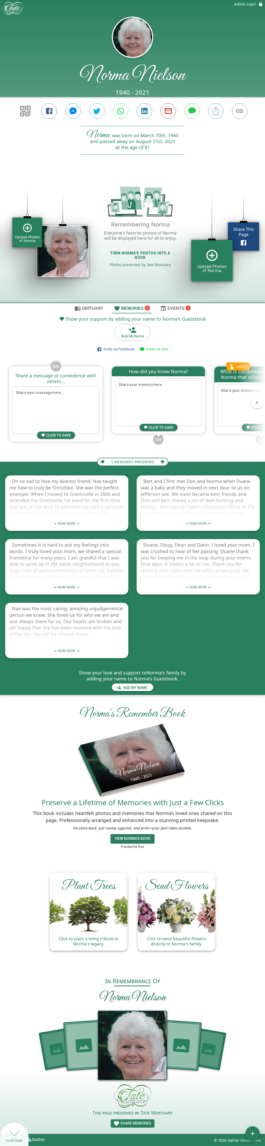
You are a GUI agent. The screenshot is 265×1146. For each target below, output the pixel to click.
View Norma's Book (132, 838)
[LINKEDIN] (144, 111)
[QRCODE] (25, 111)
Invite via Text (156, 349)
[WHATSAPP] (120, 111)
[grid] (132, 237)
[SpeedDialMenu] (252, 1133)
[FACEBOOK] (49, 111)
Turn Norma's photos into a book (140, 255)
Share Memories (135, 1123)
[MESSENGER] (73, 111)
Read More (67, 523)
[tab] (89, 308)
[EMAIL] (168, 111)
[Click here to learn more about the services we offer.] (132, 1096)
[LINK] (239, 111)
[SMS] (192, 111)
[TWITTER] (97, 111)
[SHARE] (216, 111)
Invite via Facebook (118, 349)
